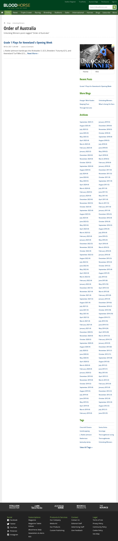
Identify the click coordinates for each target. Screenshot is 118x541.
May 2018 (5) (103, 151)
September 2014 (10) (106, 314)
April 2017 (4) (103, 199)
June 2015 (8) (103, 280)
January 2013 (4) (104, 387)
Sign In (114, 2)
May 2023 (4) (84, 225)
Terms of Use (98, 520)
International (78, 12)
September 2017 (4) (105, 181)
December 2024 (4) (86, 155)
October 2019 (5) (85, 384)
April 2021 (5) (84, 317)
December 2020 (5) (86, 332)
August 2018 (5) (104, 140)
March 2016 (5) (104, 247)
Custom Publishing (57, 530)
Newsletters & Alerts (36, 533)
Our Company (55, 520)
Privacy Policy (98, 523)
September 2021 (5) (86, 299)
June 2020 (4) (84, 354)
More (115, 12)
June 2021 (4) (84, 310)
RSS (97, 71)
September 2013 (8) (105, 358)
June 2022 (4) (84, 266)
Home (4, 23)
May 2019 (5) (84, 402)
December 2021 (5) (86, 288)
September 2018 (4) (105, 137)
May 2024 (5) (84, 181)
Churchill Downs (85, 427)
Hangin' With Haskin (87, 100)
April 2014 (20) (104, 332)
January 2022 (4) (85, 284)
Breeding (48, 12)
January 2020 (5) (85, 373)
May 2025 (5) (84, 137)
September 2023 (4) (86, 210)
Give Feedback (76, 530)
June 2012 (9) (103, 413)
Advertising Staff (77, 527)
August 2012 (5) (104, 406)
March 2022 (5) (85, 277)
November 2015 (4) (105, 262)
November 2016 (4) (105, 218)
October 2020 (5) (85, 339)
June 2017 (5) (103, 192)
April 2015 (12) (104, 288)
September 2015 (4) (105, 269)
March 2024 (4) (85, 188)
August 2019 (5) (85, 391)
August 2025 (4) (85, 126)
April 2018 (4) (103, 155)
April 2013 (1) (103, 376)
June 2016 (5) (103, 236)
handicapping (85, 431)
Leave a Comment (27, 47)
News (15, 12)
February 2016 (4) (105, 251)
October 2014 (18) (105, 310)
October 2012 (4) (104, 398)
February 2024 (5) (86, 192)
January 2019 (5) (104, 122)
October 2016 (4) (104, 221)
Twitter (13, 524)
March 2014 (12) (104, 336)
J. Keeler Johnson (86, 435)
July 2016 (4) (103, 233)
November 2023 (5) (86, 203)
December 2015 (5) (105, 258)
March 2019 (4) (85, 409)
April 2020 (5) (84, 362)
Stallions (58, 12)
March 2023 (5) (85, 233)
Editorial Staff (76, 523)
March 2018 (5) (104, 159)
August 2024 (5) (85, 170)
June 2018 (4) (103, 148)
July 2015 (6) (103, 277)
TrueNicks (82, 2)
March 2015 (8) (104, 291)
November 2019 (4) (86, 380)
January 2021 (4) (85, 328)
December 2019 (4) (86, 376)
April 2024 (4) (84, 185)
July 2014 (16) (103, 321)
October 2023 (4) (85, 207)
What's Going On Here (106, 104)
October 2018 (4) (104, 133)
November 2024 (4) (86, 159)
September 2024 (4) (86, 166)
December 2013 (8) (105, 347)
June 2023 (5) (84, 221)
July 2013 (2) (103, 365)
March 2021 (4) (85, 321)
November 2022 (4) (86, 247)
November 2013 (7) (105, 350)
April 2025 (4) (84, 140)
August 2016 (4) (104, 229)
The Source (105, 2)
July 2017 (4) (103, 188)
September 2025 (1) (86, 122)
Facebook (13, 520)
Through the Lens (86, 108)
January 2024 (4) (85, 196)
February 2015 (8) (105, 295)
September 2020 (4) (86, 343)
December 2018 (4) (105, 126)
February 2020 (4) (86, 369)
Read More (32, 53)
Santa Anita (103, 427)
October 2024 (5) (85, 162)
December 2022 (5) (86, 244)
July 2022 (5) (84, 262)
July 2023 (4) (84, 218)
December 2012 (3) (105, 391)
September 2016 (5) (105, 225)
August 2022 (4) (85, 258)
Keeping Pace (84, 104)
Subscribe (106, 12)
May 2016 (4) (103, 240)
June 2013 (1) (103, 369)
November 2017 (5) (105, 174)
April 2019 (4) (84, 406)
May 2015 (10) (103, 284)
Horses (90, 12)
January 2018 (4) (104, 166)
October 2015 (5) (104, 266)
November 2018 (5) (105, 129)
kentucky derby (85, 442)
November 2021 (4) (86, 291)
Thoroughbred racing (106, 435)
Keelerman (83, 438)
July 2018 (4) (103, 144)
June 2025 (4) (84, 133)
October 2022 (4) (85, 251)
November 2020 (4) (86, 336)
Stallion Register (70, 2)
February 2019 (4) (86, 413)
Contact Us (75, 520)
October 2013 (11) (105, 354)
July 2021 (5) (84, 306)
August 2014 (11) (104, 317)
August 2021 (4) (85, 303)
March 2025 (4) (85, 144)
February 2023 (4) (86, 236)
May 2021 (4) (84, 314)
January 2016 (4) (104, 255)
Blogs (98, 12)
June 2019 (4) (84, 398)
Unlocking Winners (18, 23)
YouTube (13, 527)
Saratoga (102, 431)
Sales (67, 12)
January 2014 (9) (104, 343)
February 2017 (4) (105, 207)
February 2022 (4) (86, 280)
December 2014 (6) (105, 303)
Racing (38, 12)
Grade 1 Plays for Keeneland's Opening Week (28, 42)
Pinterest (13, 531)
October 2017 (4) (104, 177)
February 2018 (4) (105, 162)
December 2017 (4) (105, 170)
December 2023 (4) (86, 199)
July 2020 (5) (84, 350)
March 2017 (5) (104, 203)
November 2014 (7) (105, 306)
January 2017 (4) (104, 210)
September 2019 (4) (86, 387)
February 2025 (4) (86, 148)
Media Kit (53, 523)
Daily (8, 12)
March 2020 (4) (85, 365)
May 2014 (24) (103, 328)
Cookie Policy (98, 530)
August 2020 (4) (85, 347)
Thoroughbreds (104, 438)
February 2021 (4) (86, 325)
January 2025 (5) (85, 151)
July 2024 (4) (84, 174)
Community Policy (99, 527)
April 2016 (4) (103, 244)
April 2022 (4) (84, 273)
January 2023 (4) (85, 240)
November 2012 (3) (105, 395)
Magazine (32, 520)
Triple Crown (26, 12)
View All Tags (85, 447)
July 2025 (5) (84, 129)
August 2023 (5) (85, 214)
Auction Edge (93, 2)
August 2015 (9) (104, 273)
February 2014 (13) (105, 339)
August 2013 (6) (104, 362)
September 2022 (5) (86, 255)
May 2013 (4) (103, 373)
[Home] (2, 12)
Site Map (96, 534)
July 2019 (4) (84, 395)
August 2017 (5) (104, 185)
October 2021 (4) (85, 295)
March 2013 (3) (104, 380)
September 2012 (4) (105, 402)
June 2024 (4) (84, 177)
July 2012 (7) (103, 409)
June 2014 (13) (103, 325)
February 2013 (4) (105, 384)
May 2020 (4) (84, 358)
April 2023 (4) (84, 229)
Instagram (14, 535)
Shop (81, 506)
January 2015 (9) (104, 299)
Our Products (55, 527)
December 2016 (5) (105, 214)
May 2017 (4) (103, 196)
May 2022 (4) (84, 269)
